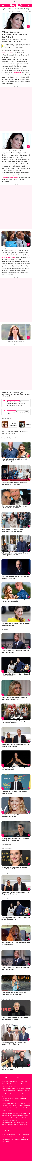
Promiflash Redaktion (19, 39)
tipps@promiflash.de (8, 433)
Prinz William (17, 73)
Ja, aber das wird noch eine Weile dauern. (18, 412)
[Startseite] (16, 5)
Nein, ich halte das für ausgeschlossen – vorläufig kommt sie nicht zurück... (16, 403)
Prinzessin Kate (6, 53)
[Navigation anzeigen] (2, 5)
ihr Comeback (13, 177)
